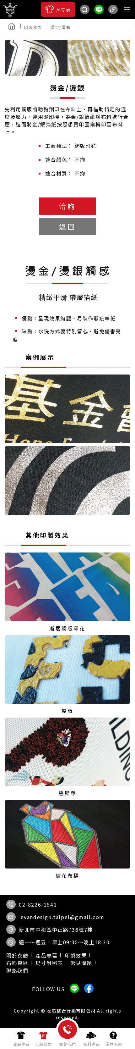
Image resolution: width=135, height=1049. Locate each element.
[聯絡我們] (67, 1040)
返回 (67, 226)
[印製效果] (35, 27)
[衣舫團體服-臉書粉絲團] (61, 27)
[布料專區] (91, 1038)
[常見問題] (113, 1038)
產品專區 (46, 955)
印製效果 (76, 955)
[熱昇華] (67, 757)
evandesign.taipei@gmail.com (63, 917)
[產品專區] (21, 1038)
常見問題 (81, 963)
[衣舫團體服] (10, 9)
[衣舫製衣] (73, 26)
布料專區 (17, 963)
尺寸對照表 (49, 963)
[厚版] (67, 674)
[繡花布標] (67, 839)
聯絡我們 (17, 970)
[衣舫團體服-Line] (99, 9)
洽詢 (67, 206)
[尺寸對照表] (58, 9)
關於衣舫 (17, 955)
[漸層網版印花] (67, 592)
